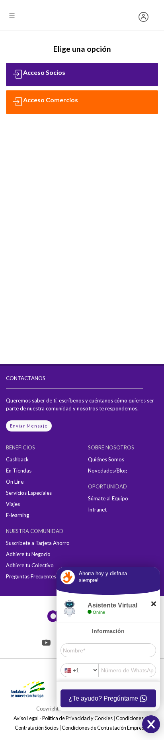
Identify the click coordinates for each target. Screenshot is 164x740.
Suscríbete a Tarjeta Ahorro (38, 543)
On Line (14, 481)
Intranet (97, 509)
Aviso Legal (26, 718)
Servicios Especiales (29, 493)
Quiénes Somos (106, 459)
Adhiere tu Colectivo (30, 565)
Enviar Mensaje (29, 425)
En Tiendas (18, 470)
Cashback (17, 459)
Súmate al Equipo (108, 498)
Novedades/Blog (107, 470)
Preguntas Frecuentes (31, 576)
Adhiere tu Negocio (28, 554)
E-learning (17, 515)
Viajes (13, 504)
